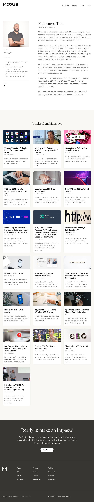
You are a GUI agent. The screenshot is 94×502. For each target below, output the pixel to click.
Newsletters (37, 479)
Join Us (35, 468)
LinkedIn (51, 476)
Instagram (51, 479)
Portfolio (65, 5)
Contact (35, 476)
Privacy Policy (52, 496)
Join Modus (47, 450)
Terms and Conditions (64, 496)
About (74, 5)
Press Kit (36, 472)
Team (82, 5)
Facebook (51, 472)
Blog (89, 5)
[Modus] (10, 4)
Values (19, 476)
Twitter (50, 468)
